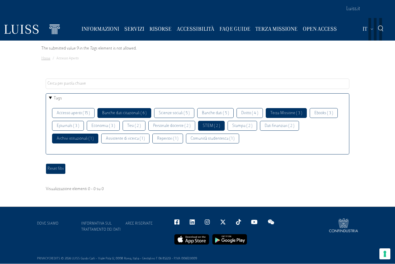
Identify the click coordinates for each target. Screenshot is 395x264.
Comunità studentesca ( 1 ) (213, 138)
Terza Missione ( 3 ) (286, 113)
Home (45, 58)
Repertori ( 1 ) (167, 138)
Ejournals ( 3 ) (68, 126)
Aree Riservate (139, 223)
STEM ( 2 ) (211, 126)
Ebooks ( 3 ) (323, 113)
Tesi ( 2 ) (134, 126)
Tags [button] (58, 98)
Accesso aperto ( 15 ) (73, 113)
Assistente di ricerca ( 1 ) (125, 138)
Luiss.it (353, 9)
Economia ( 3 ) (103, 126)
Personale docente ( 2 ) (172, 126)
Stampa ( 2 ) (242, 126)
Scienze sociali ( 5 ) (174, 113)
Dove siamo (47, 223)
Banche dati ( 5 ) (215, 113)
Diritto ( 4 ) (249, 113)
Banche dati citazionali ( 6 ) (124, 113)
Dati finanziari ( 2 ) (279, 126)
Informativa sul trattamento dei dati (101, 227)
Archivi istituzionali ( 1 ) (75, 138)
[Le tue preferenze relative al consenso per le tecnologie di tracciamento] (384, 253)
